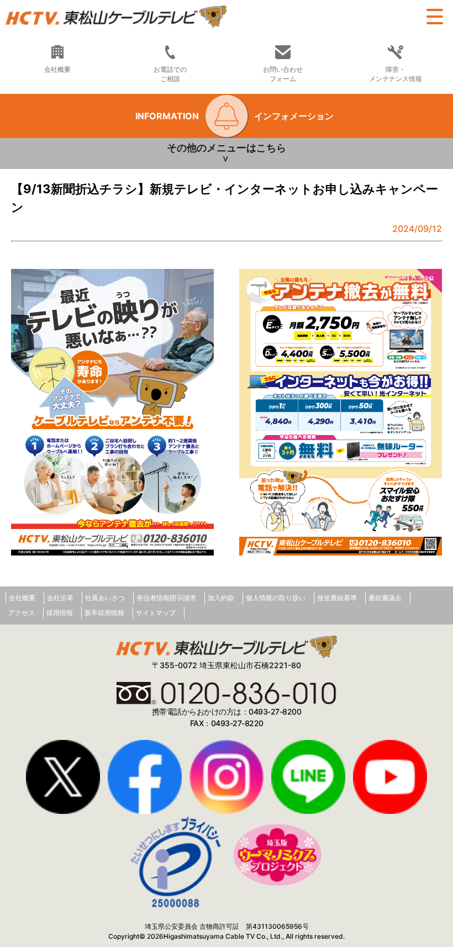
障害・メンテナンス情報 (395, 74)
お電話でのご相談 (170, 74)
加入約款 (221, 598)
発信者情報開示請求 (166, 598)
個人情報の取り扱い (275, 598)
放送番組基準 (337, 598)
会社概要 (22, 598)
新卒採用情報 (104, 613)
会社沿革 (60, 598)
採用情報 (59, 613)
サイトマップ (156, 613)
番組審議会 (385, 598)
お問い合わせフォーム (283, 74)
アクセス (21, 613)
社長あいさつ (105, 598)
